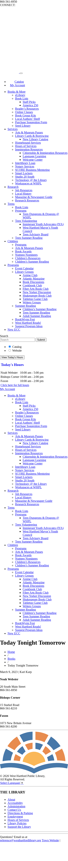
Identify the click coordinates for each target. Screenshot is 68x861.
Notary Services (24, 166)
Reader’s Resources (27, 108)
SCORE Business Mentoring (32, 169)
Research (13, 186)
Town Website (50, 840)
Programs (20, 210)
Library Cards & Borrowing (32, 135)
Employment (15, 816)
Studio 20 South (24, 176)
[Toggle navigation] (21, 73)
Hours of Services (25, 146)
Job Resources (23, 190)
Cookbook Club (32, 285)
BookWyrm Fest (25, 319)
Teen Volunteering (26, 220)
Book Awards (23, 251)
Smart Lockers (23, 173)
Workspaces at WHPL (28, 183)
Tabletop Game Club (35, 299)
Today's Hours (12, 365)
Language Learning (34, 156)
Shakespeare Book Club (37, 295)
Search (4, 336)
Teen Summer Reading (28, 237)
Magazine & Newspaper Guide (33, 197)
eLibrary (20, 95)
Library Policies (17, 823)
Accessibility (15, 803)
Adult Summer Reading (37, 316)
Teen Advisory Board (35, 234)
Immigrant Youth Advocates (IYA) (43, 224)
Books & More (17, 91)
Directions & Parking (20, 813)
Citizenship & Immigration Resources (45, 152)
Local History (23, 193)
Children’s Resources (27, 258)
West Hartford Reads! (28, 322)
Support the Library (19, 826)
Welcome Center (32, 159)
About (11, 799)
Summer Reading (25, 305)
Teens (11, 203)
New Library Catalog (35, 139)
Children (13, 241)
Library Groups (24, 271)
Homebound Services (28, 142)
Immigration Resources (29, 149)
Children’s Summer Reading (32, 261)
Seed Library (23, 125)
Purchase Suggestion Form (31, 122)
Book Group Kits (25, 115)
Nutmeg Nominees (26, 254)
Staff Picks (29, 101)
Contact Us (14, 809)
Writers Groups (32, 302)
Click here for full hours (15, 385)
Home (11, 651)
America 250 (30, 105)
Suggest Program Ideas (28, 326)
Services (13, 129)
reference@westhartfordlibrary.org (20, 840)
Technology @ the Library (31, 180)
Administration (16, 806)
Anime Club (30, 275)
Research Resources (27, 200)
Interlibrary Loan (25, 163)
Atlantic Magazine (34, 278)
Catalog (17, 346)
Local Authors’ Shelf (27, 118)
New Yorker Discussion (37, 292)
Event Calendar (24, 268)
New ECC (14, 329)
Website (17, 350)
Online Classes (24, 112)
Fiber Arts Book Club (36, 288)
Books (11, 658)
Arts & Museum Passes (29, 132)
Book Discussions (33, 282)
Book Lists (21, 98)
